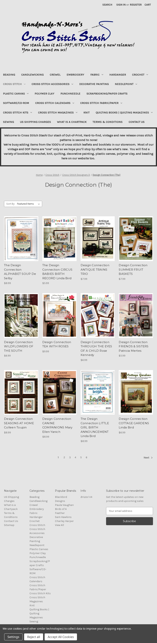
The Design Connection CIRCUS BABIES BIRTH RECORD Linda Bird (57, 271)
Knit (86, 112)
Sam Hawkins (63, 517)
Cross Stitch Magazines (56, 112)
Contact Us (137, 122)
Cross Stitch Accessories (51, 84)
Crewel (55, 74)
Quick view (21, 235)
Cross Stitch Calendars (52, 103)
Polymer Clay (44, 93)
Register (136, 4)
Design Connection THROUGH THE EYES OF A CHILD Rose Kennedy (96, 348)
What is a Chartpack (72, 122)
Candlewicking (32, 74)
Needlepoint (124, 84)
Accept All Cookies (61, 637)
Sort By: (10, 203)
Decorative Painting (94, 84)
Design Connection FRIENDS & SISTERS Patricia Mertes (133, 346)
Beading (9, 74)
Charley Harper (64, 521)
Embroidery (75, 74)
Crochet (138, 74)
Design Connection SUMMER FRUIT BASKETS (133, 269)
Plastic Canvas (14, 93)
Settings (13, 637)
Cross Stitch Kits (15, 112)
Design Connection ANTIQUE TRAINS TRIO (95, 269)
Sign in (121, 4)
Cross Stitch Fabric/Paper (99, 103)
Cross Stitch (12, 84)
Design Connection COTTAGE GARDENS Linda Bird (134, 423)
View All (59, 525)
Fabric (95, 74)
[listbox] (29, 204)
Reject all (33, 637)
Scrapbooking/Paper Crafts (107, 93)
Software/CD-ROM (16, 103)
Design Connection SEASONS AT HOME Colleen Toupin (19, 423)
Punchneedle (70, 93)
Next (147, 457)
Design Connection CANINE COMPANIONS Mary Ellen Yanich (57, 425)
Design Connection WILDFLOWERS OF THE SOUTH (19, 346)
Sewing (8, 122)
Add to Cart (21, 242)
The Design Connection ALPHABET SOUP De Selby (20, 271)
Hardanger (117, 74)
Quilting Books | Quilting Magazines (122, 112)
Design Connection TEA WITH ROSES (56, 344)
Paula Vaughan (64, 505)
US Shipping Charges (35, 122)
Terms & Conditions (108, 122)
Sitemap (9, 525)
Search (107, 4)
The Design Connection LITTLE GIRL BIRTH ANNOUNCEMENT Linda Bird (95, 427)
